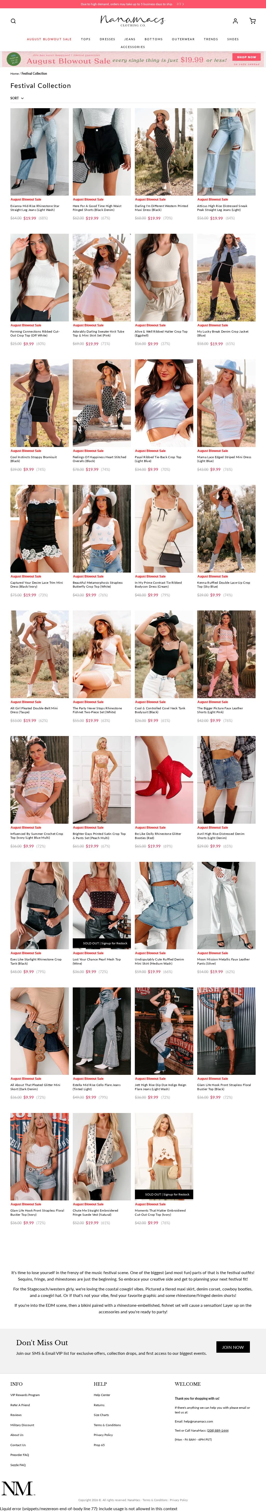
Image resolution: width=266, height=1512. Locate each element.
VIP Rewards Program (25, 1395)
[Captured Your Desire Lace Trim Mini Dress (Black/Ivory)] (39, 528)
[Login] (237, 21)
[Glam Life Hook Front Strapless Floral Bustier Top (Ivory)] (39, 1156)
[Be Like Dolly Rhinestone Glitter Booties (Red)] (164, 779)
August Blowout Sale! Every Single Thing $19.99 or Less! (126, 4)
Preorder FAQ (19, 1455)
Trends (211, 39)
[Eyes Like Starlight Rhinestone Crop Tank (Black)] (39, 905)
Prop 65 (99, 1445)
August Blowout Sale (49, 39)
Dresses (107, 39)
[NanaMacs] (133, 21)
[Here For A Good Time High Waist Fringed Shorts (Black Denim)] (102, 152)
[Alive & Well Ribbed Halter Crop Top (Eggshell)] (164, 277)
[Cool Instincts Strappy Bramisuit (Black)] (39, 403)
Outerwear (183, 39)
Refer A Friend (20, 1405)
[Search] (13, 21)
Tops (86, 39)
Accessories (133, 47)
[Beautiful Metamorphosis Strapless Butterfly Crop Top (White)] (102, 528)
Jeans (130, 39)
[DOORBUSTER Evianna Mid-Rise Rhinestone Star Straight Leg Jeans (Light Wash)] (39, 152)
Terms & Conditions (107, 1425)
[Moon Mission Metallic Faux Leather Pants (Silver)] (226, 905)
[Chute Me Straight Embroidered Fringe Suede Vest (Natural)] (102, 1156)
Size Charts (101, 1415)
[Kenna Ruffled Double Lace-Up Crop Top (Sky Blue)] (226, 528)
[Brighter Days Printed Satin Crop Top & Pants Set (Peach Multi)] (102, 779)
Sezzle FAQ (18, 1465)
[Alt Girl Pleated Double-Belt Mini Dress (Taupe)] (39, 654)
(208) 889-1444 (218, 1430)
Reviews (16, 1415)
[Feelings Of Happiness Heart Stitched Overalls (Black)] (102, 403)
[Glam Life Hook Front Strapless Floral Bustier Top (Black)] (226, 1031)
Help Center (102, 1395)
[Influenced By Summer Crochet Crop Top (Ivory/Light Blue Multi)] (39, 779)
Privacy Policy (103, 1435)
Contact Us (18, 1445)
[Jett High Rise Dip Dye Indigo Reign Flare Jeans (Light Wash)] (164, 1031)
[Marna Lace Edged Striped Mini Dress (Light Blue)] (226, 403)
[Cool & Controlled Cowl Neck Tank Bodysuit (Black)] (164, 654)
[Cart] (251, 21)
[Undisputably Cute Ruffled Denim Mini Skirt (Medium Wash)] (164, 905)
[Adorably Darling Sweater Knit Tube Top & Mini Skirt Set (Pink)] (102, 277)
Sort (14, 98)
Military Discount (22, 1425)
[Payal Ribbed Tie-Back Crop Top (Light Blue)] (164, 403)
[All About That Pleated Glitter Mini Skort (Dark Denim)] (39, 1031)
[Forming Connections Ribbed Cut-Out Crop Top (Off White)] (39, 277)
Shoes (233, 39)
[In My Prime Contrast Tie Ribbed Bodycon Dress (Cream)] (164, 528)
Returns (99, 1405)
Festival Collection (34, 73)
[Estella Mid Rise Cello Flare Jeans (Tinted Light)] (102, 1031)
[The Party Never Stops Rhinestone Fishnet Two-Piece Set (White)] (102, 654)
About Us (16, 1435)
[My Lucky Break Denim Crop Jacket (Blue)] (226, 277)
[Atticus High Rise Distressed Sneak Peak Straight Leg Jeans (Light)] (226, 152)
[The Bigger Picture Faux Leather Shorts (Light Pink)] (226, 654)
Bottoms (154, 39)
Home (14, 73)
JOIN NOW (233, 1347)
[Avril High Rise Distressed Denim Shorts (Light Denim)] (226, 779)
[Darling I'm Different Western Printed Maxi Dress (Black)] (164, 152)
